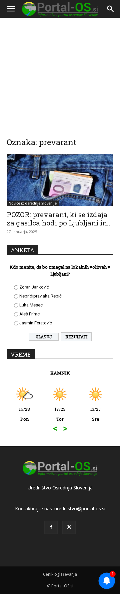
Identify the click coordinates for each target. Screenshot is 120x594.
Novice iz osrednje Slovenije (33, 203)
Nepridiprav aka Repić (40, 296)
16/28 (24, 414)
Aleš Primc (29, 313)
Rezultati (76, 336)
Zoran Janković (34, 287)
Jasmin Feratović (35, 322)
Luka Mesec (31, 304)
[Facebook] (51, 527)
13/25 (95, 414)
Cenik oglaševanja (60, 574)
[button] (10, 9)
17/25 (60, 414)
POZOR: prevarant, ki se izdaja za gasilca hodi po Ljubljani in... (59, 218)
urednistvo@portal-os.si (79, 508)
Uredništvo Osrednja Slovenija (60, 487)
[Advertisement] (60, 73)
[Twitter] (69, 527)
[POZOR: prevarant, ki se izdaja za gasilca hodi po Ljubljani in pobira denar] (60, 180)
